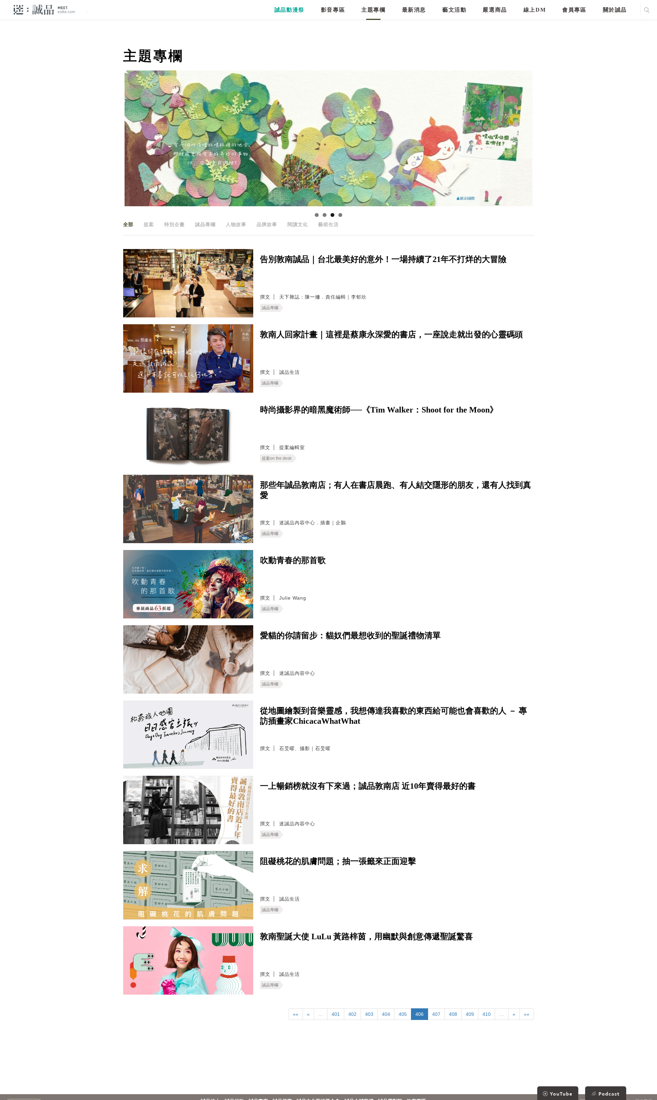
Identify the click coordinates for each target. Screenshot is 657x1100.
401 (336, 1014)
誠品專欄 (205, 224)
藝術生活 (328, 224)
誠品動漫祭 (289, 10)
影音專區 (333, 10)
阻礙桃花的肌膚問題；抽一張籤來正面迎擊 (338, 861)
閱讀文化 (297, 224)
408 (453, 1014)
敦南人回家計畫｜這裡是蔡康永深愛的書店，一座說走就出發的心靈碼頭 (391, 334)
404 (386, 1014)
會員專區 (574, 10)
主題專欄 (373, 10)
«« (295, 1014)
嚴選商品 (495, 10)
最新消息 (414, 10)
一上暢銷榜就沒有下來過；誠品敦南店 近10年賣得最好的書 (368, 786)
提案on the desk (277, 458)
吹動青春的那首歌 (293, 560)
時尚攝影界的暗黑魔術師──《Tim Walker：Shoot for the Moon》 (379, 409)
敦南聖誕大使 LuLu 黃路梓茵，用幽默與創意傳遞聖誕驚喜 (366, 936)
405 (403, 1014)
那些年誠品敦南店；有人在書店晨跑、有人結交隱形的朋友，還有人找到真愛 (395, 490)
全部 (128, 224)
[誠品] (44, 9)
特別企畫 (174, 224)
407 (436, 1014)
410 (486, 1014)
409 (470, 1014)
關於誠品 (615, 10)
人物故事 (236, 224)
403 (369, 1014)
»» (526, 1014)
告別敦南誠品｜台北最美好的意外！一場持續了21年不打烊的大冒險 (383, 259)
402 (352, 1014)
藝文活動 (454, 10)
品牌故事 (267, 224)
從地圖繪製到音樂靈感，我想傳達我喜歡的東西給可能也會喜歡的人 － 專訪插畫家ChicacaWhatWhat (393, 715)
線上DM (535, 10)
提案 (149, 224)
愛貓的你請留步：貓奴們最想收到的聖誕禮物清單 (350, 635)
